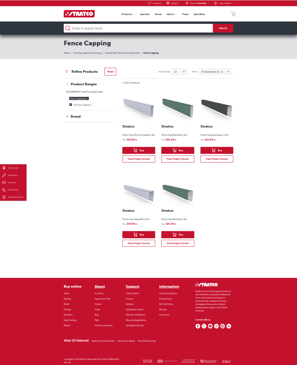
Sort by (194, 71)
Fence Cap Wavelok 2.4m (174, 219)
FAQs (97, 320)
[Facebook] (198, 326)
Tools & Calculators (104, 325)
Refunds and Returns (135, 314)
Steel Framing (70, 320)
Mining (67, 325)
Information (169, 286)
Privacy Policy (165, 298)
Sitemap (163, 309)
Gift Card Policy (166, 304)
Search (223, 28)
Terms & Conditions (168, 293)
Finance (129, 298)
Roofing (67, 298)
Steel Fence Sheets (126, 340)
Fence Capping (79, 98)
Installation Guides (134, 309)
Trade (97, 309)
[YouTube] (210, 326)
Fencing (67, 309)
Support (132, 286)
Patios (66, 293)
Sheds (66, 304)
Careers (98, 304)
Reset (110, 71)
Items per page (164, 71)
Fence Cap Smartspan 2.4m (214, 134)
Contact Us (164, 314)
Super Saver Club (102, 298)
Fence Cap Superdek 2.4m (135, 219)
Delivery (129, 304)
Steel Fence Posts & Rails (103, 340)
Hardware (68, 314)
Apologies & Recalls (135, 325)
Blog (97, 314)
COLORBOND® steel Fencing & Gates (84, 91)
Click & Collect (132, 293)
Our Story (99, 293)
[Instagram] (216, 326)
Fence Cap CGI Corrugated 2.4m (138, 134)
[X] (204, 326)
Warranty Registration (136, 320)
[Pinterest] (222, 326)
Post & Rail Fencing (146, 340)
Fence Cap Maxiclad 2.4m (174, 134)
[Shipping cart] (233, 14)
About (100, 286)
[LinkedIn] (228, 326)
